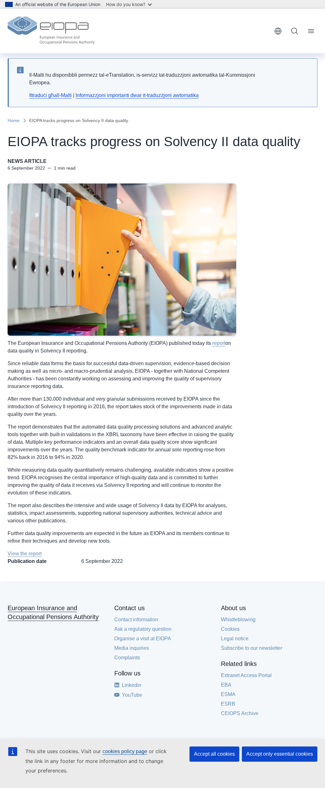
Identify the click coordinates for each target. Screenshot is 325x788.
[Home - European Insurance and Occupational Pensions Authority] (51, 31)
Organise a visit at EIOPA (142, 638)
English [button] (278, 31)
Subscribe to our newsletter (251, 648)
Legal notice (235, 638)
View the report (25, 553)
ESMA (228, 694)
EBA (226, 685)
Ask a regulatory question (142, 629)
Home (14, 120)
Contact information (136, 619)
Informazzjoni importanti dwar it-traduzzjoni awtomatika (137, 95)
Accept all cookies (214, 754)
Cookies (230, 629)
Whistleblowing (238, 619)
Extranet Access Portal (246, 675)
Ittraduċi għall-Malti (50, 95)
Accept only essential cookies (279, 754)
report (218, 343)
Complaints (127, 657)
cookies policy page (125, 751)
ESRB (228, 704)
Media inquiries (131, 648)
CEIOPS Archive (239, 713)
